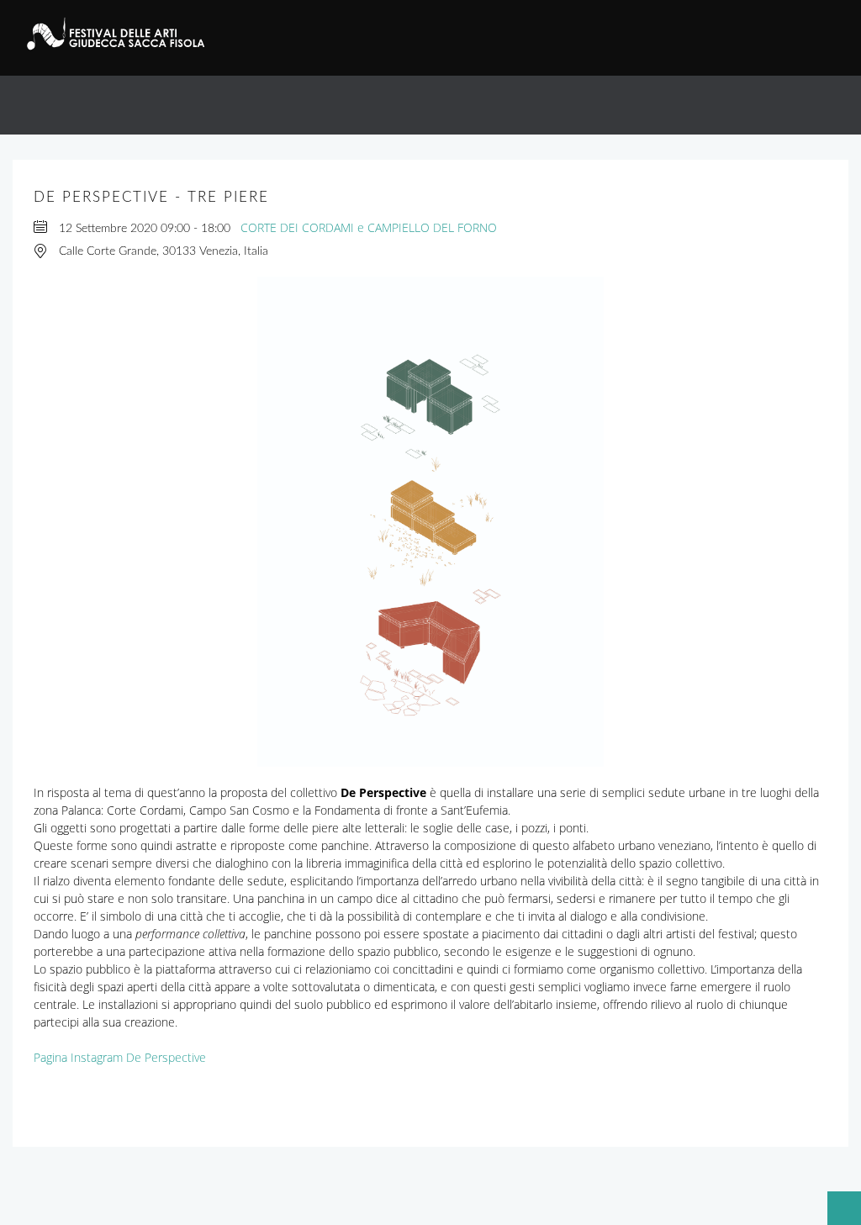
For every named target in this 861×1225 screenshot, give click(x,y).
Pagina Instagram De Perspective (120, 1057)
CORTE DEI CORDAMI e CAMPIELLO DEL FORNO (368, 227)
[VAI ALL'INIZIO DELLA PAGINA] (836, 1200)
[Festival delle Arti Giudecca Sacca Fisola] (125, 33)
